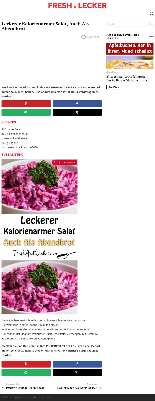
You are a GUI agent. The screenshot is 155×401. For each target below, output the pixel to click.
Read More (114, 87)
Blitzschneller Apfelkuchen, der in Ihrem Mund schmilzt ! (128, 78)
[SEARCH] (151, 14)
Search (150, 24)
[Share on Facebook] (77, 103)
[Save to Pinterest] (26, 103)
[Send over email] (26, 112)
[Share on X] (77, 112)
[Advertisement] (52, 63)
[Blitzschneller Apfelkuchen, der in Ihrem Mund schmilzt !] (129, 56)
